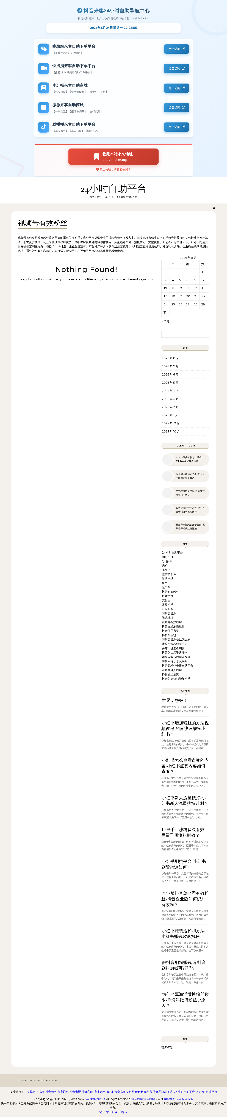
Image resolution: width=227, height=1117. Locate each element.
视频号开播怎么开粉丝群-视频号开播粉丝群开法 (190, 526)
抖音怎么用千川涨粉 (174, 652)
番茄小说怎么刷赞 (173, 648)
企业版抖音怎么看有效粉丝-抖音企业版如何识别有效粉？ (185, 899)
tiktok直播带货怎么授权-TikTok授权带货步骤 (189, 459)
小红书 (166, 570)
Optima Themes (48, 1080)
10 (165, 288)
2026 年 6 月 (170, 374)
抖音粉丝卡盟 (184, 1099)
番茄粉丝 (167, 604)
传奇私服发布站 (163, 1091)
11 (173, 288)
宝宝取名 (63, 1091)
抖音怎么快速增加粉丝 (176, 678)
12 (180, 288)
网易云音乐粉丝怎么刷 (176, 639)
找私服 (40, 1091)
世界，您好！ (174, 700)
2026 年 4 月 (170, 391)
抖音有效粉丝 (170, 591)
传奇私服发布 (143, 1091)
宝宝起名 (100, 1091)
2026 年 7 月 (170, 366)
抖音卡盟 (75, 1091)
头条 (165, 565)
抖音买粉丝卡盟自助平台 (177, 665)
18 (173, 296)
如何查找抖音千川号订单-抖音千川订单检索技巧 (190, 509)
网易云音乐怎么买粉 (174, 661)
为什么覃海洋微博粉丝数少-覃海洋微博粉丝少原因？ (185, 1000)
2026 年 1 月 (170, 415)
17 (165, 296)
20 (188, 296)
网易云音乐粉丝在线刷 (176, 657)
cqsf (110, 1091)
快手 (165, 583)
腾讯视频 (167, 617)
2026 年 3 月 (170, 399)
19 (180, 296)
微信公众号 (169, 574)
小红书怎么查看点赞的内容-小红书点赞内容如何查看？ (185, 766)
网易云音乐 (169, 613)
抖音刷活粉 (169, 635)
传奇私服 (87, 1091)
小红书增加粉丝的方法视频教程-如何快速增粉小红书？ (185, 728)
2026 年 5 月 (170, 382)
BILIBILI (167, 556)
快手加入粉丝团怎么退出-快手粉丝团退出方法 (190, 476)
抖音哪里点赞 (170, 630)
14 (196, 288)
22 (203, 296)
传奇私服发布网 (124, 1091)
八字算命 (29, 1091)
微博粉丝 (167, 578)
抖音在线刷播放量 (173, 626)
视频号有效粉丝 (172, 622)
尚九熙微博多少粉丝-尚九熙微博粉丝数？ (190, 492)
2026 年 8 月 (170, 358)
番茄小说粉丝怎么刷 (174, 644)
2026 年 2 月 (170, 407)
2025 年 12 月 (171, 423)
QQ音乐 (167, 561)
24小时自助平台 (113, 188)
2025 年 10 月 (171, 431)
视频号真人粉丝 (172, 670)
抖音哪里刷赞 (170, 674)
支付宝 (166, 600)
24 (166, 304)
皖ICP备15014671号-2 (113, 1112)
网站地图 (169, 1099)
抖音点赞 (167, 596)
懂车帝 (166, 587)
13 (187, 288)
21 (195, 296)
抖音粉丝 (51, 1091)
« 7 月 (165, 321)
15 (203, 288)
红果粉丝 (167, 609)
